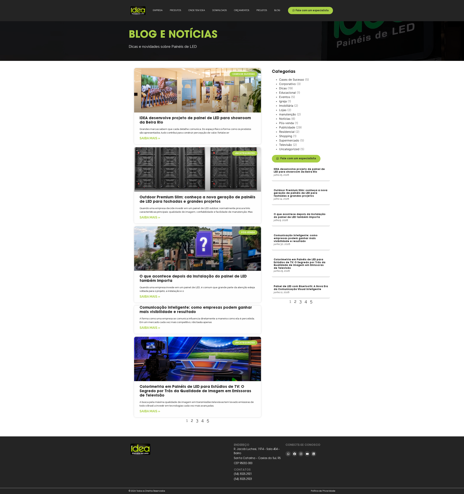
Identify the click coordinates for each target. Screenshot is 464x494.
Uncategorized (289, 149)
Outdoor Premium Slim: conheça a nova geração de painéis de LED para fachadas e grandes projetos (300, 193)
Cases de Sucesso (291, 79)
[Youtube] (307, 454)
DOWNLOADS (219, 10)
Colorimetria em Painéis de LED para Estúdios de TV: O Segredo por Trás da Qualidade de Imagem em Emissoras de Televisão (195, 391)
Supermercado (289, 140)
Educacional (287, 92)
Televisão (285, 145)
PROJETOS (261, 10)
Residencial (287, 132)
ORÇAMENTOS (241, 10)
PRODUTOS (175, 10)
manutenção (287, 114)
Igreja (283, 101)
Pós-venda (286, 123)
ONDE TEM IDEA (196, 10)
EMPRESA (158, 10)
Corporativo (287, 84)
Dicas (283, 88)
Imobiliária (286, 105)
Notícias (284, 118)
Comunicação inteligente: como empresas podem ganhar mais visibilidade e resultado (296, 238)
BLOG (277, 10)
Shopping (285, 136)
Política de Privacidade (323, 491)
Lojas (282, 110)
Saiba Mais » (150, 138)
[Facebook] (294, 454)
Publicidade (287, 127)
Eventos (284, 97)
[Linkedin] (313, 454)
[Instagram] (301, 454)
